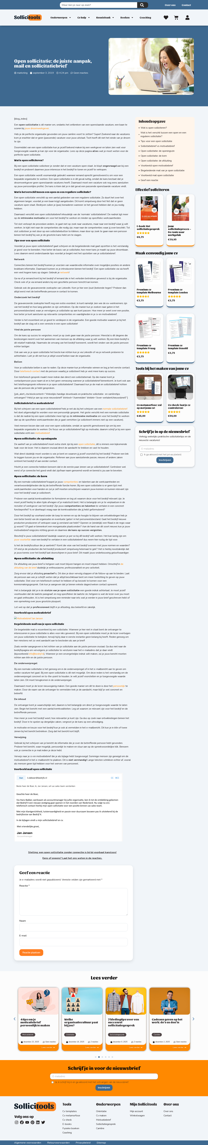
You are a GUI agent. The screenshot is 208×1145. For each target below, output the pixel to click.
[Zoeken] (142, 5)
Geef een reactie (149, 180)
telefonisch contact (30, 371)
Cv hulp (81, 17)
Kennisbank (103, 17)
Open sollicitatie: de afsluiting (156, 160)
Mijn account (136, 1111)
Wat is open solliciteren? (154, 127)
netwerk (64, 272)
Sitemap (101, 1142)
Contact (186, 5)
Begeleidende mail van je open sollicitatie (163, 170)
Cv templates (69, 1111)
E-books (67, 1124)
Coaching (145, 17)
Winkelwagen (137, 1115)
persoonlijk (119, 686)
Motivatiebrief (103, 1120)
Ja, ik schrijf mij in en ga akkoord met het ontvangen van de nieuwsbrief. (92, 1082)
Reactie (24, 886)
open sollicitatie (86, 444)
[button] (14, 1019)
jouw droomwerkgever (37, 128)
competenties (70, 482)
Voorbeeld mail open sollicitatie (157, 175)
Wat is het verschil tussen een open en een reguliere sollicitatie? (163, 134)
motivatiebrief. (42, 433)
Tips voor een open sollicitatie (156, 141)
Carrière (157, 1034)
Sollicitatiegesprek (117, 1034)
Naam (22, 921)
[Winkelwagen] (177, 17)
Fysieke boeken (70, 1128)
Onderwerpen (58, 17)
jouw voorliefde (22, 539)
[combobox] (98, 5)
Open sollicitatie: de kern (154, 156)
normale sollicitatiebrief (115, 408)
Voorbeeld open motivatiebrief (157, 165)
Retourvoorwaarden (58, 1142)
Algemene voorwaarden (27, 1142)
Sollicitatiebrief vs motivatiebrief (158, 146)
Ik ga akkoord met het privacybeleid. (163, 454)
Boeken (125, 17)
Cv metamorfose (71, 1115)
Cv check (67, 1120)
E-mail (23, 935)
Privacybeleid (83, 1142)
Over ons (170, 5)
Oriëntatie (70, 1034)
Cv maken (101, 1115)
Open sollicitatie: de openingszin (158, 151)
